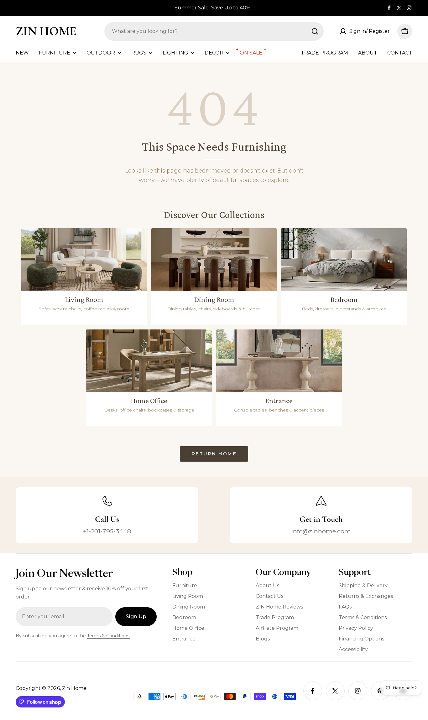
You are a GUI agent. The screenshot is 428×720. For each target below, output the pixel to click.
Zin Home (46, 31)
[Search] (315, 31)
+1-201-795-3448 (107, 531)
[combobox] (214, 31)
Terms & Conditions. (108, 636)
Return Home (214, 454)
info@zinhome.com (321, 531)
